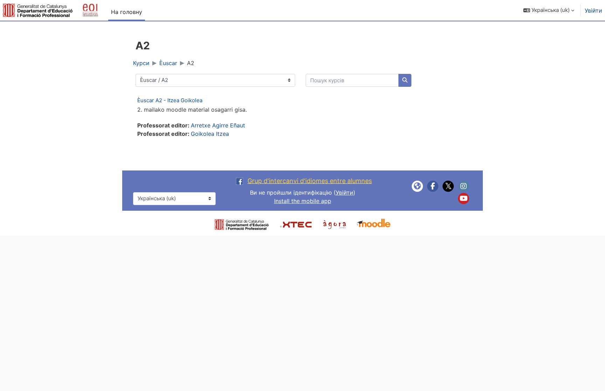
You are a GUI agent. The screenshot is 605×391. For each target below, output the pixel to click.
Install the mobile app (302, 200)
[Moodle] (373, 223)
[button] (549, 10)
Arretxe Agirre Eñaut (218, 125)
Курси (141, 63)
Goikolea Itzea (210, 133)
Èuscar (168, 63)
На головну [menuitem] (126, 11)
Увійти (593, 10)
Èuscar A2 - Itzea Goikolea (169, 100)
